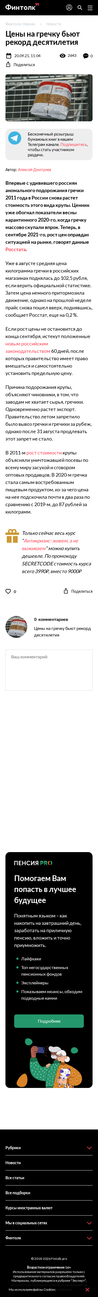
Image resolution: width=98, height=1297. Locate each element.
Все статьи (14, 1177)
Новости (53, 24)
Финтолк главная (20, 24)
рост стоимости (44, 453)
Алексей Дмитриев (34, 169)
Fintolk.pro (59, 1259)
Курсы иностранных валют (29, 1207)
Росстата (15, 249)
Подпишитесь (73, 144)
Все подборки (17, 1192)
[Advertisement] (49, 776)
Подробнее (49, 1020)
